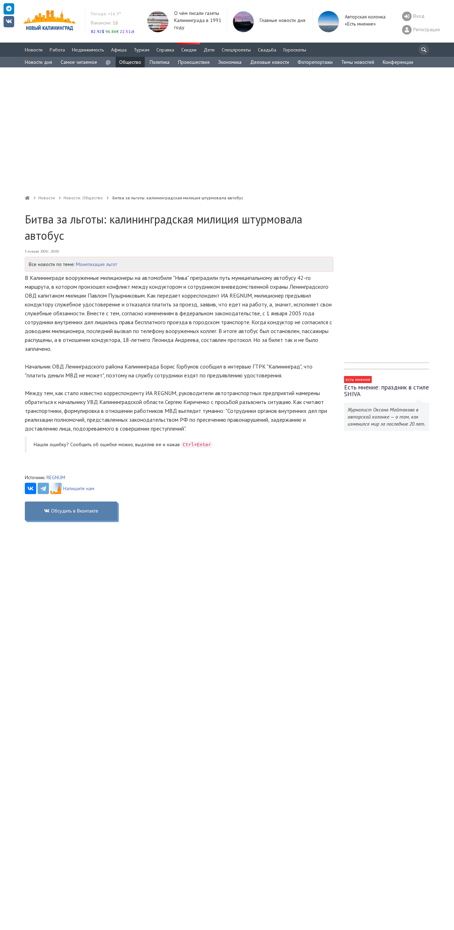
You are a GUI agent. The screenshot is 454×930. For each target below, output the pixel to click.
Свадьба (267, 49)
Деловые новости (269, 62)
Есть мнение (357, 379)
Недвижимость (88, 49)
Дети (209, 49)
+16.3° (106, 13)
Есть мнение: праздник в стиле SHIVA (386, 390)
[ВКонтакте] (30, 488)
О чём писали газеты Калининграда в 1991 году (197, 20)
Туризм (141, 49)
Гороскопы (294, 49)
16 (104, 23)
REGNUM (55, 477)
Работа (57, 49)
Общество (130, 62)
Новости (34, 49)
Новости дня (38, 62)
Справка (165, 49)
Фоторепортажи (315, 62)
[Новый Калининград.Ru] (27, 197)
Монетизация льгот (96, 264)
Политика (160, 62)
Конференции (398, 62)
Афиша (119, 49)
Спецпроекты (236, 49)
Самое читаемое (79, 62)
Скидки (188, 49)
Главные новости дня (282, 20)
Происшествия (194, 62)
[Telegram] (43, 488)
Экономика (230, 62)
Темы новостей (357, 62)
